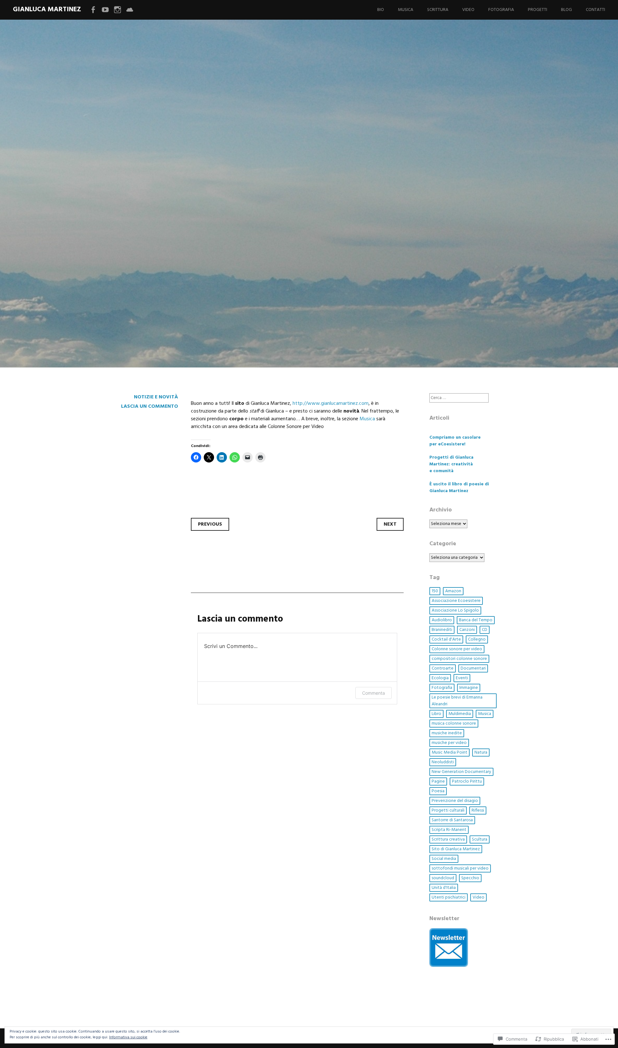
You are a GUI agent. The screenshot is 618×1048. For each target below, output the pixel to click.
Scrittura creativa (448, 839)
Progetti (537, 10)
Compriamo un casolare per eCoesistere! (455, 441)
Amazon (453, 591)
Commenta (373, 693)
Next (390, 524)
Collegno (477, 639)
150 (435, 591)
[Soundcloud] (129, 10)
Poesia (438, 791)
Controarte (443, 668)
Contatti (595, 10)
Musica (405, 10)
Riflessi (478, 810)
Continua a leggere (148, 257)
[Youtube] (105, 10)
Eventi (462, 678)
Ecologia (440, 678)
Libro (436, 714)
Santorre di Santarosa (452, 820)
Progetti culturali (448, 810)
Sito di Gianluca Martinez (456, 849)
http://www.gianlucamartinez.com (331, 403)
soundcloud (443, 878)
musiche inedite (447, 733)
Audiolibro (442, 620)
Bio (380, 10)
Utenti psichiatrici (448, 897)
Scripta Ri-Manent (449, 830)
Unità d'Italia (444, 887)
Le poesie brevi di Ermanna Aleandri (457, 701)
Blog (566, 10)
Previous (210, 524)
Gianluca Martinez (47, 9)
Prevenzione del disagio (455, 801)
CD (484, 630)
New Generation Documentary (461, 772)
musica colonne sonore (454, 723)
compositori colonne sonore (459, 658)
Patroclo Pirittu (467, 781)
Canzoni (467, 630)
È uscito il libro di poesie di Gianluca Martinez (459, 488)
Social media (444, 858)
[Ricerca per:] (459, 398)
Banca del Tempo (475, 620)
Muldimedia (459, 714)
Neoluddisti (443, 762)
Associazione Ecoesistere (456, 601)
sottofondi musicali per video (460, 868)
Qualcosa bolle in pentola (231, 215)
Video (468, 10)
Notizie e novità (156, 397)
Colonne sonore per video (457, 649)
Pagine (438, 781)
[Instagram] (117, 10)
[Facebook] (93, 10)
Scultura (479, 839)
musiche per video (449, 743)
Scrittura (437, 10)
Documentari (473, 668)
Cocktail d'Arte (446, 639)
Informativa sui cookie (128, 1037)
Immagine (468, 687)
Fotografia (501, 10)
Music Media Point (449, 752)
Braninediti (442, 630)
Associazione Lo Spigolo (455, 610)
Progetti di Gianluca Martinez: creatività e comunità (451, 464)
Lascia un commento (149, 406)
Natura (480, 752)
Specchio (470, 878)
